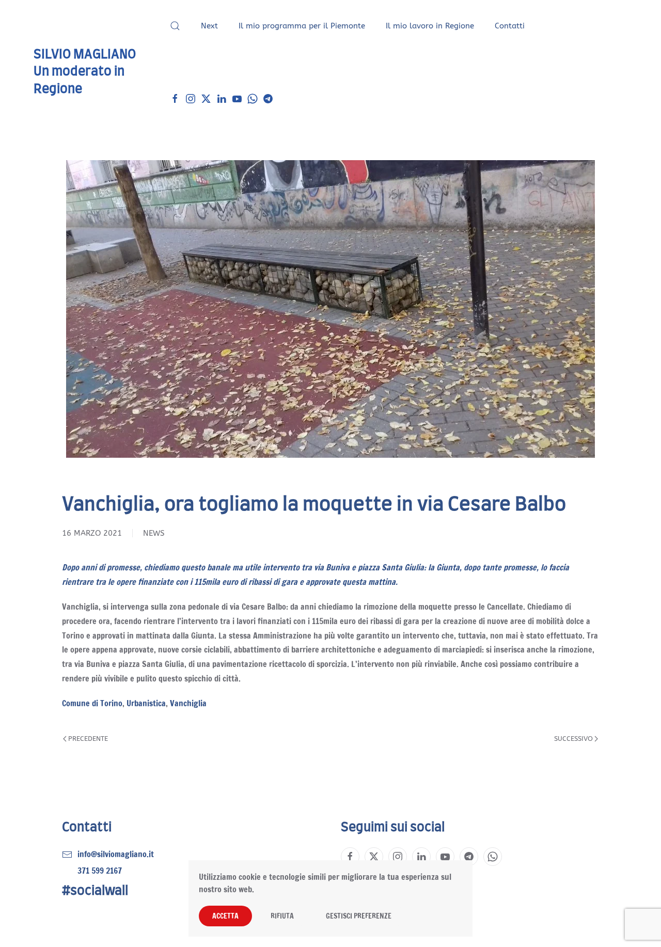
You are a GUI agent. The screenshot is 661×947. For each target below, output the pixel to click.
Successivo (573, 738)
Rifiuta (282, 916)
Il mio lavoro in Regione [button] (430, 25)
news (154, 533)
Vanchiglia (188, 703)
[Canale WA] (252, 98)
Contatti (510, 25)
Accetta (225, 916)
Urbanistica (146, 703)
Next (209, 25)
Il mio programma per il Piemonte (302, 25)
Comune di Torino (92, 703)
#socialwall (95, 891)
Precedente (88, 738)
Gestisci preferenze (358, 916)
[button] (175, 26)
